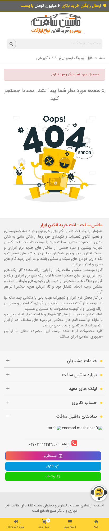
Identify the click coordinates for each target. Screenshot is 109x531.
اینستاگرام (50, 456)
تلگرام (50, 466)
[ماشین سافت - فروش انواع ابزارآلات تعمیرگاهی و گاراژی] (54, 23)
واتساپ (50, 476)
